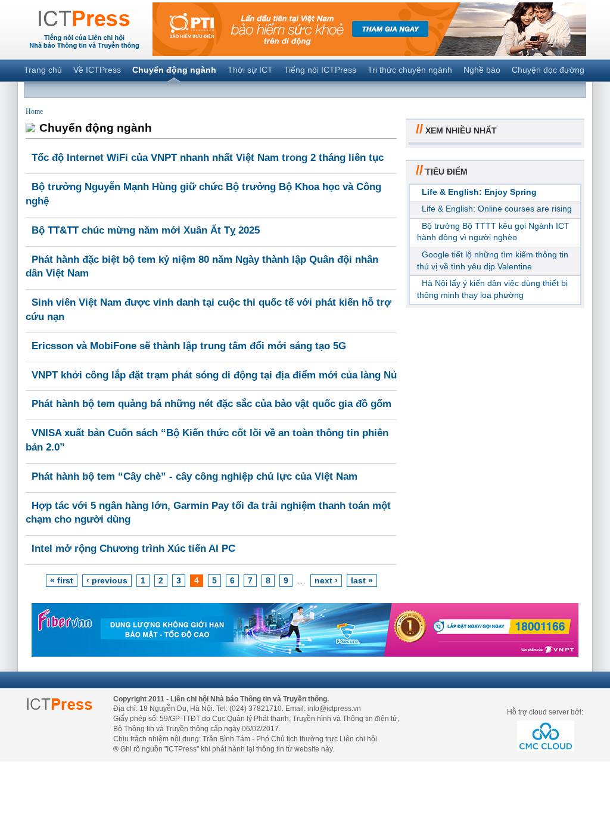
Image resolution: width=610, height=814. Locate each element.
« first (61, 580)
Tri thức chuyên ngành (410, 69)
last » (362, 580)
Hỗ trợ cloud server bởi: (545, 712)
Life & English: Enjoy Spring (479, 192)
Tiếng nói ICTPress (320, 69)
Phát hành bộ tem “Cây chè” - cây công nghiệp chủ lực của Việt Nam (194, 476)
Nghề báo (481, 69)
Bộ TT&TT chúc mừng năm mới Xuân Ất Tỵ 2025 (146, 230)
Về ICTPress (97, 69)
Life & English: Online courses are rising (497, 208)
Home (34, 111)
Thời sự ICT (250, 69)
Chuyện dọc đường (548, 69)
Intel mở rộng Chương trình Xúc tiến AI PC (133, 548)
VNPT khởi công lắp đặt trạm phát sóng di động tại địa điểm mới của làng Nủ (214, 375)
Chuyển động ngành (174, 69)
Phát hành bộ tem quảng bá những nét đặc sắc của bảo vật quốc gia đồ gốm (211, 403)
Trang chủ (43, 69)
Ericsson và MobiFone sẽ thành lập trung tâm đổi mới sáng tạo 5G (189, 346)
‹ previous (106, 580)
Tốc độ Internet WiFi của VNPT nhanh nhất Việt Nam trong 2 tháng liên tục (208, 157)
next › (326, 580)
